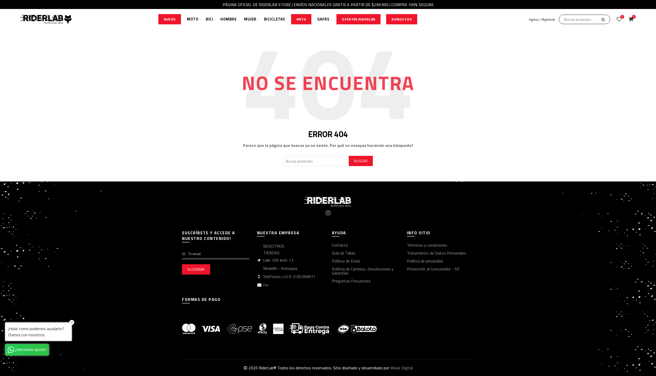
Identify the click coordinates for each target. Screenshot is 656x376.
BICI (209, 19)
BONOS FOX (402, 19)
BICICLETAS (274, 19)
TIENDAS (271, 253)
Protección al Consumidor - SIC (433, 269)
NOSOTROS (273, 246)
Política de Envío (346, 261)
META (301, 19)
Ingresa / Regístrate (542, 19)
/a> (266, 285)
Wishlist (622, 17)
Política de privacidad (425, 261)
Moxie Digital (401, 368)
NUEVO (170, 19)
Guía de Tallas (343, 253)
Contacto (340, 245)
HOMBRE (228, 19)
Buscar (360, 161)
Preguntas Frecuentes (351, 281)
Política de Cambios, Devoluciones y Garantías (363, 271)
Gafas (323, 19)
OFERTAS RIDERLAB (358, 19)
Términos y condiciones (427, 245)
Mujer (250, 19)
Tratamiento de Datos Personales (436, 253)
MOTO (192, 19)
